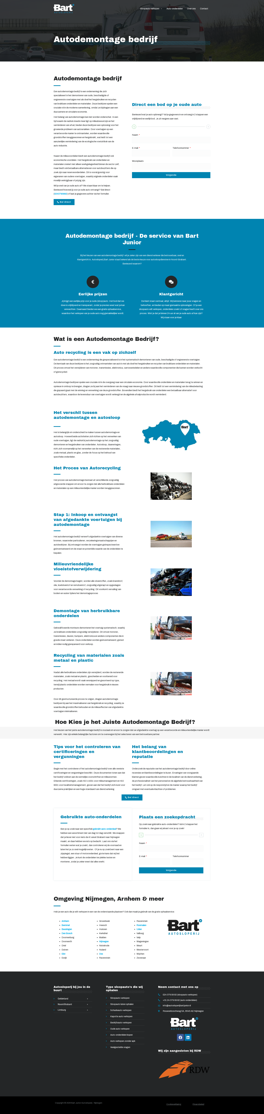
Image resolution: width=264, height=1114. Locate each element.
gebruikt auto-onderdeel (104, 829)
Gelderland (63, 998)
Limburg (62, 1010)
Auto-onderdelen (175, 8)
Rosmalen (141, 925)
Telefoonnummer (181, 148)
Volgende (171, 175)
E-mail (135, 148)
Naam (135, 135)
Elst (63, 954)
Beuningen (67, 929)
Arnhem (65, 921)
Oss (101, 954)
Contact (204, 8)
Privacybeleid (198, 1104)
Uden (139, 929)
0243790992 (60, 194)
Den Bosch (67, 933)
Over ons (191, 8)
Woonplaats (138, 161)
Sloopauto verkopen (149, 8)
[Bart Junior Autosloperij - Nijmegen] (64, 8)
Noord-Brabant (65, 1004)
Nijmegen (104, 941)
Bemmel (66, 925)
